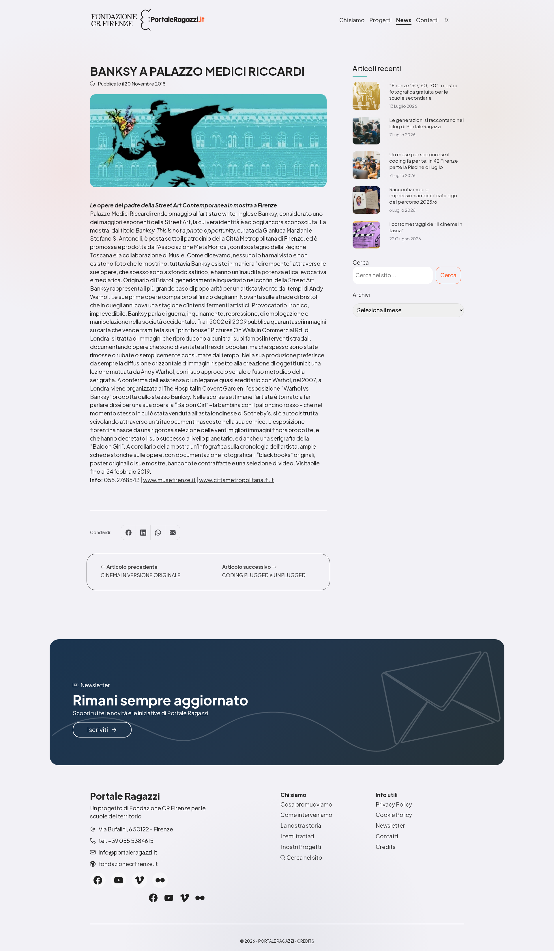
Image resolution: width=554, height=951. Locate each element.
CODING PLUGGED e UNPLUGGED (264, 575)
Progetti (380, 19)
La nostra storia (300, 825)
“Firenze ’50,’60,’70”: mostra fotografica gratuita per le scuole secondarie (423, 91)
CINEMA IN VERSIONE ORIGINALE (141, 575)
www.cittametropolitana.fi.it (236, 479)
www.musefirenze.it (169, 479)
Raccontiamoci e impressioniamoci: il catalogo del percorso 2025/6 (423, 195)
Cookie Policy (394, 814)
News (403, 19)
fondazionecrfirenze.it (128, 863)
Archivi (361, 294)
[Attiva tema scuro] (446, 20)
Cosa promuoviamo (306, 804)
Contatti (427, 19)
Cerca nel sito (304, 857)
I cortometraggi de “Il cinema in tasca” (425, 227)
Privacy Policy (394, 804)
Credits (386, 846)
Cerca (361, 262)
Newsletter (390, 825)
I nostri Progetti (300, 846)
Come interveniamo (306, 814)
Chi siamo (352, 19)
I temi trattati (297, 836)
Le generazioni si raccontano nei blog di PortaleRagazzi (426, 123)
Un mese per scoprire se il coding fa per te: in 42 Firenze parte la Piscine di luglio (423, 160)
